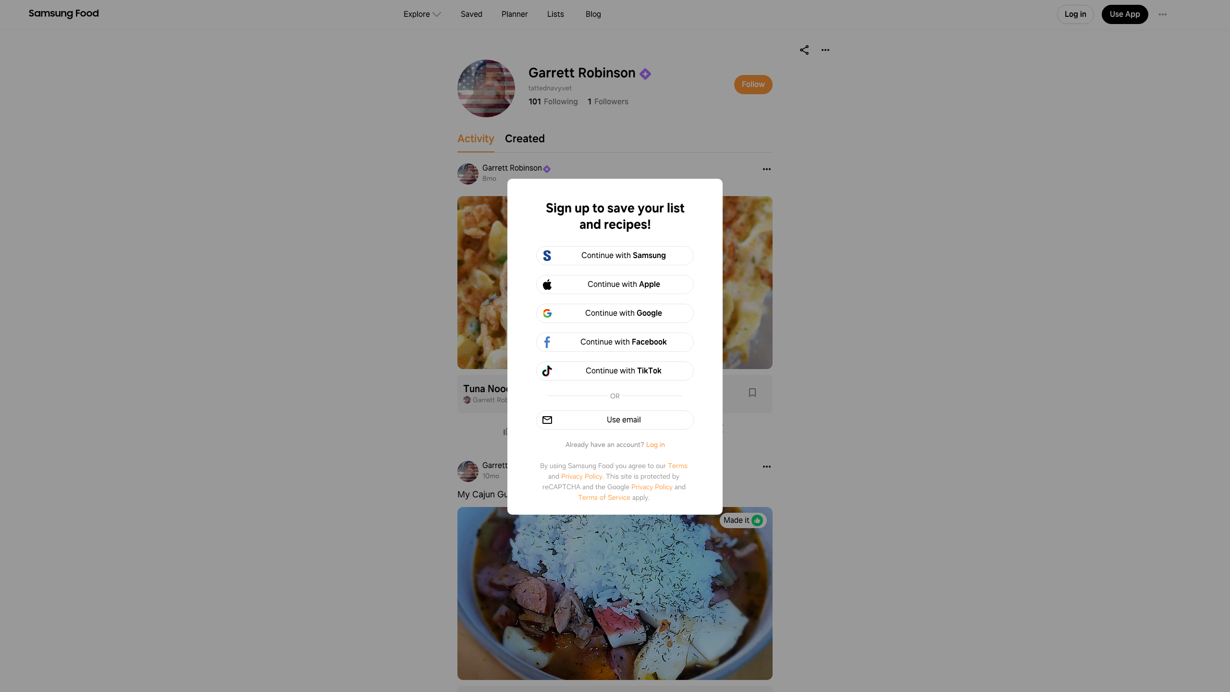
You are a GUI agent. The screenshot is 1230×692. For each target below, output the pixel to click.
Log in (655, 444)
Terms (678, 465)
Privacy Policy (582, 476)
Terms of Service (604, 497)
